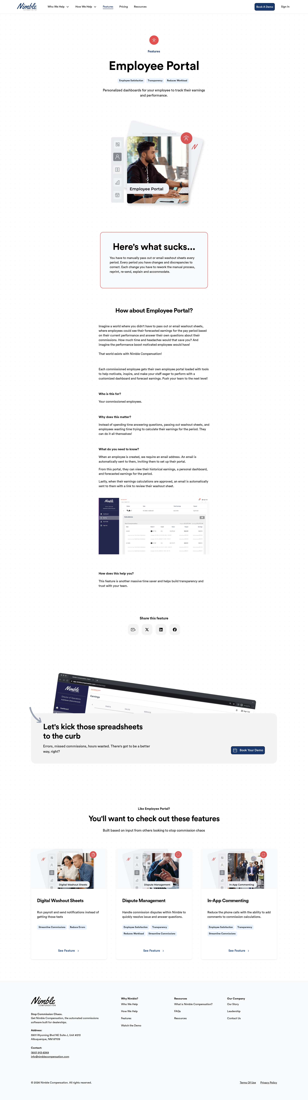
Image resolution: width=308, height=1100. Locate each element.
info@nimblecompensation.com (50, 1056)
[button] (58, 7)
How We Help (129, 1011)
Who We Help (129, 1004)
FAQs (177, 1011)
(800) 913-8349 (40, 1052)
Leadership (233, 1011)
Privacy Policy (268, 1082)
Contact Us (234, 1018)
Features (126, 1018)
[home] (27, 6)
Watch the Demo (131, 1025)
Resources (180, 1018)
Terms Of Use (248, 1082)
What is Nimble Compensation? (193, 1004)
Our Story (233, 1004)
